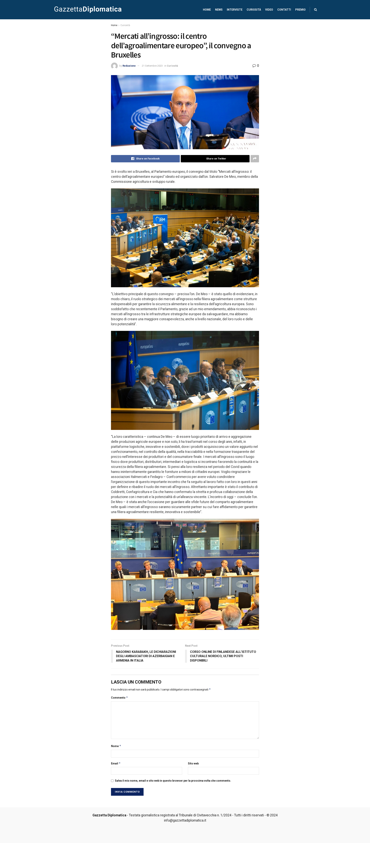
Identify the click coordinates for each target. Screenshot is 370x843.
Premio (300, 9)
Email (116, 763)
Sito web (193, 763)
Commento (119, 697)
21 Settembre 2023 (152, 65)
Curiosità (254, 9)
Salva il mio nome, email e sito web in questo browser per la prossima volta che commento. (173, 780)
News (219, 9)
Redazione (129, 65)
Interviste (234, 9)
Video (269, 9)
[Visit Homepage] (88, 10)
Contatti (284, 9)
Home (207, 9)
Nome (116, 746)
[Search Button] (315, 9)
